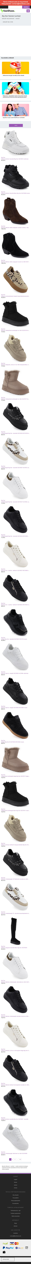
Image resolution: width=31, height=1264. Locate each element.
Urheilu (15, 1187)
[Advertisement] (15, 41)
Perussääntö (15, 1197)
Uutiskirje (15, 1233)
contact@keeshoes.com (21, 4)
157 (20, 1159)
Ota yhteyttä (15, 1195)
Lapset (15, 1179)
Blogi (15, 1223)
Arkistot (15, 1226)
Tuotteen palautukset (15, 1213)
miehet (15, 1185)
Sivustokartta (15, 1203)
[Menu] (28, 10)
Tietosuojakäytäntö (15, 1200)
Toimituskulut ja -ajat (15, 1210)
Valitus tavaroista (16, 1216)
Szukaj (26, 7)
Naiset (15, 1182)
